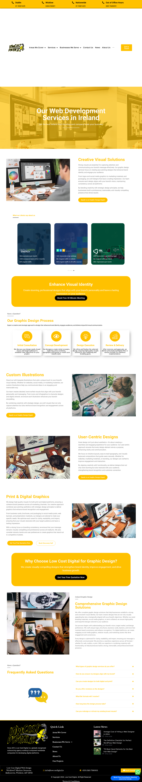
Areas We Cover (59, 732)
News (54, 752)
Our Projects (57, 761)
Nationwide (81, 2)
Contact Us (57, 747)
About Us (56, 756)
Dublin (18, 2)
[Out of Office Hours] (103, 3)
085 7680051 (111, 6)
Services (56, 737)
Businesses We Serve (61, 742)
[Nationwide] (73, 3)
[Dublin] (13, 3)
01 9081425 (20, 6)
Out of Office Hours (115, 2)
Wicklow (49, 2)
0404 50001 (50, 6)
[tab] (104, 666)
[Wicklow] (43, 3)
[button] (68, 270)
